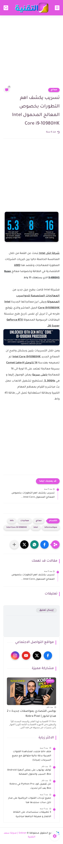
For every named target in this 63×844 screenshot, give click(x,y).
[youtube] (26, 655)
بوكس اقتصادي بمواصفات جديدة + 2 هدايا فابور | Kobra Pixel (31, 714)
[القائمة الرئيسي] (57, 7)
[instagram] (15, 655)
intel (36, 527)
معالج (54, 90)
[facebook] (48, 655)
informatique (51, 527)
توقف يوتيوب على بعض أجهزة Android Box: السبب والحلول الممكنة (29, 772)
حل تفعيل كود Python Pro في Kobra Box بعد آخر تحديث (30, 786)
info (12, 521)
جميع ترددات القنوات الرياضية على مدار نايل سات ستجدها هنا (29, 800)
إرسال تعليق (46, 610)
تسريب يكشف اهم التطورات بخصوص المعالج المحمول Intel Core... (33, 495)
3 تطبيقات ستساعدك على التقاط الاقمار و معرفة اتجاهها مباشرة (32, 814)
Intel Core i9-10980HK (16, 527)
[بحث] (5, 7)
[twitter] (37, 655)
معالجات (24, 521)
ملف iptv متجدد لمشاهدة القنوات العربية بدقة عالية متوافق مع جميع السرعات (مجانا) (31, 756)
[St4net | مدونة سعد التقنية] (31, 8)
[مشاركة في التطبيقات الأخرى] (14, 544)
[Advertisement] (31, 53)
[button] (44, 544)
